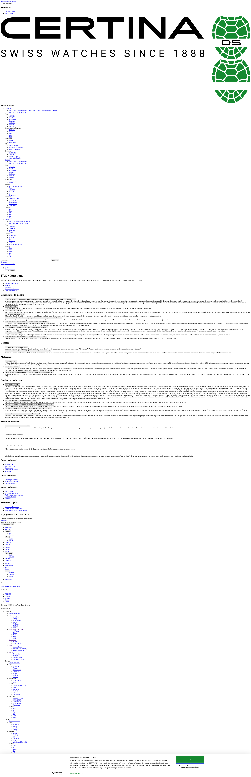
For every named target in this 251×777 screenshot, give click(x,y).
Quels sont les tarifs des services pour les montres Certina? (22, 414)
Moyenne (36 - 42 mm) (16, 147)
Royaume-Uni (9, 565)
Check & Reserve (10, 497)
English (11, 539)
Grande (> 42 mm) (14, 149)
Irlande (7, 551)
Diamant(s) (12, 235)
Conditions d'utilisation (12, 507)
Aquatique (12, 116)
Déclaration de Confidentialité (14, 508)
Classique (12, 121)
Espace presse (9, 468)
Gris (10, 214)
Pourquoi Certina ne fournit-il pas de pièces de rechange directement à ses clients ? (29, 404)
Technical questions (11, 290)
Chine (7, 537)
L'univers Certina (10, 12)
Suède (7, 569)
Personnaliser (75, 773)
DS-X (10, 133)
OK (190, 759)
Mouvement (12, 640)
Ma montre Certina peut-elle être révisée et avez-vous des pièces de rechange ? (28, 408)
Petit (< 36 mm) (13, 146)
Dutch (10, 533)
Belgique (7, 531)
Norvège (7, 558)
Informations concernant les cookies (16, 510)
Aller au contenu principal (9, 1)
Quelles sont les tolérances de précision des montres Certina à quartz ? (25, 336)
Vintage (11, 117)
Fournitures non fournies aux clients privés (17, 426)
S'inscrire (3, 520)
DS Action (12, 130)
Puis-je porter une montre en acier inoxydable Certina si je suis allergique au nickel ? (29, 372)
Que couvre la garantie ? (12, 384)
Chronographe (13, 200)
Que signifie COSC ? (11, 306)
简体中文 (12, 540)
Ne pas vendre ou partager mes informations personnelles (190, 766)
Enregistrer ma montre (11, 493)
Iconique (11, 154)
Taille (10, 645)
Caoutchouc (12, 195)
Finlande (7, 547)
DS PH (11, 131)
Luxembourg (8, 553)
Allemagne (8, 527)
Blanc (10, 218)
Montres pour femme (11, 481)
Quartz (11, 140)
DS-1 (10, 137)
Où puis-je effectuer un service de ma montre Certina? (20, 400)
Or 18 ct (11, 191)
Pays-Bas (7, 560)
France (7, 549)
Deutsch (11, 573)
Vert (10, 212)
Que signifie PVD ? (10, 361)
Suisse (7, 571)
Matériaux (8, 287)
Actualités (8, 471)
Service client (9, 13)
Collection (8, 109)
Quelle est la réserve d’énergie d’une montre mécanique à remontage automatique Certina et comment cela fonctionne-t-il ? (40, 299)
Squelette (11, 126)
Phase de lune (13, 204)
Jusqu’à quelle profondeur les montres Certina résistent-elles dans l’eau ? (26, 327)
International (8, 579)
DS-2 (10, 135)
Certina (7, 267)
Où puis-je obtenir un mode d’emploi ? (16, 347)
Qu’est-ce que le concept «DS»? (14, 314)
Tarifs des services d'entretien (14, 495)
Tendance (12, 123)
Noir (10, 209)
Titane (10, 188)
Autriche (7, 529)
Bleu (10, 211)
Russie (7, 567)
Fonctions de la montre (12, 283)
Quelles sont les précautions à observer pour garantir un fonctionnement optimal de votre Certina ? (33, 318)
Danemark (8, 542)
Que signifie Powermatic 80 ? (13, 310)
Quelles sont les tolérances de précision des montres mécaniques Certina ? (26, 321)
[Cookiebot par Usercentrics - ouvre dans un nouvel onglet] (57, 773)
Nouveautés (12, 153)
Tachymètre (12, 205)
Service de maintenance (12, 289)
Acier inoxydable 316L (16, 186)
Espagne (7, 544)
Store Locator (9, 464)
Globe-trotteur (13, 119)
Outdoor (11, 124)
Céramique (12, 190)
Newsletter (8, 498)
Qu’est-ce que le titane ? (12, 367)
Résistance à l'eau (14, 198)
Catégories (12, 652)
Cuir (10, 193)
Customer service (10, 269)
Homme (7, 160)
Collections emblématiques (17, 629)
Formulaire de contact (11, 469)
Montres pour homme (11, 480)
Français (11, 535)
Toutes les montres (10, 483)
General (7, 285)
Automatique (13, 142)
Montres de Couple (14, 158)
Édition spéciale (13, 156)
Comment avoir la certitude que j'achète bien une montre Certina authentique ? (27, 351)
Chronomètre (13, 202)
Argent (11, 216)
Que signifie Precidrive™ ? (13, 333)
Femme (7, 220)
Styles (10, 615)
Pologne (7, 563)
